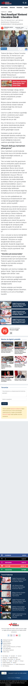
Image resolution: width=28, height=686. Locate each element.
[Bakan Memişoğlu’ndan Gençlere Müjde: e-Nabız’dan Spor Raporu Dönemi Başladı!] (21, 345)
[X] (11, 635)
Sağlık (10, 11)
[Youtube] (17, 635)
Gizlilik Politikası (6, 662)
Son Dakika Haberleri (8, 650)
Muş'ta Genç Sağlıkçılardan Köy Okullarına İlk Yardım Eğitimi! (6, 366)
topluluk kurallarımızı (16, 408)
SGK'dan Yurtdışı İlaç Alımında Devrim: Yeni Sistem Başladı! (20, 365)
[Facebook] (8, 635)
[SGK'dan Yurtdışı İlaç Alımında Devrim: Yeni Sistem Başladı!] (21, 359)
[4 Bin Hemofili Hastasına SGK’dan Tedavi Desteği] (21, 374)
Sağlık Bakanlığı (13, 657)
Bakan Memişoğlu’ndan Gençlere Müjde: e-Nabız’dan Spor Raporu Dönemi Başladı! (20, 351)
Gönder (4, 403)
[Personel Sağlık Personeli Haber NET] (6, 2)
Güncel (19, 656)
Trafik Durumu (6, 645)
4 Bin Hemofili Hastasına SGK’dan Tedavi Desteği (21, 379)
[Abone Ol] (26, 49)
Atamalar (19, 7)
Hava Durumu (6, 641)
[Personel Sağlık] (4, 331)
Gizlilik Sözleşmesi (20, 664)
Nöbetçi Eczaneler (8, 640)
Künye (21, 661)
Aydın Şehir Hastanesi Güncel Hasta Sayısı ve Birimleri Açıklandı (6, 351)
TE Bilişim (17, 677)
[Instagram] (14, 635)
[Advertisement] (14, 488)
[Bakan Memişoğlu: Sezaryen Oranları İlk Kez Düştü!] (7, 374)
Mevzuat (18, 659)
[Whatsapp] (19, 635)
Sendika (4, 661)
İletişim (14, 662)
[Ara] (23, 3)
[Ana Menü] (25, 3)
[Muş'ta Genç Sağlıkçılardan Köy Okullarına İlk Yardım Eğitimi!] (7, 359)
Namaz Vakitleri (7, 643)
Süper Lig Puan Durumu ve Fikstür (12, 646)
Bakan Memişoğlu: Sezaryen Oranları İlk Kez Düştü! (6, 380)
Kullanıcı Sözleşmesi (7, 664)
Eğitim (16, 661)
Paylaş (4, 48)
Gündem (12, 7)
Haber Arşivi (6, 651)
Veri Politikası (5, 666)
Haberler (3, 11)
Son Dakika (4, 7)
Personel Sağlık (14, 330)
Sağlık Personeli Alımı (7, 659)
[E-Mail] (11, 333)
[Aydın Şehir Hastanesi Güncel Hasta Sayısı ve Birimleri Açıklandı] (7, 345)
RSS (4, 673)
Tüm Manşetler (7, 648)
